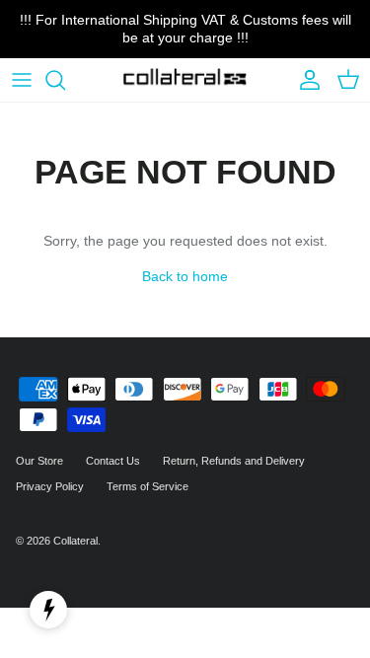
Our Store (39, 461)
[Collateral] (185, 80)
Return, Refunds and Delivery (234, 461)
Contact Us (113, 461)
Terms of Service (147, 486)
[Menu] (21, 80)
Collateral (75, 541)
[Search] (65, 80)
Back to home (185, 276)
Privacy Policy (50, 486)
